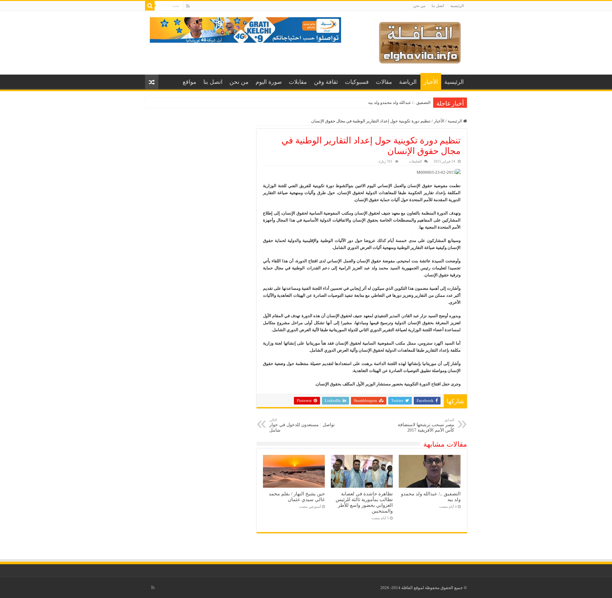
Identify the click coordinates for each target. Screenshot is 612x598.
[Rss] (188, 6)
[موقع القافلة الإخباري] (420, 41)
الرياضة (408, 82)
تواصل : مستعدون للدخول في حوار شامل (302, 425)
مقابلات (298, 82)
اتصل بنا (438, 6)
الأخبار (431, 82)
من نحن (419, 6)
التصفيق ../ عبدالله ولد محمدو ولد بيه (399, 102)
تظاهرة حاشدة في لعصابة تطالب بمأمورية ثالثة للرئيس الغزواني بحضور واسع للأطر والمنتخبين (364, 502)
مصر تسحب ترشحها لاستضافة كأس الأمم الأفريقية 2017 (426, 425)
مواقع (189, 82)
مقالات (384, 82)
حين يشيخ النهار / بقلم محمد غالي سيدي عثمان (297, 496)
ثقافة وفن (326, 82)
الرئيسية (457, 6)
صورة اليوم (269, 82)
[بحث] (150, 6)
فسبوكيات (357, 82)
